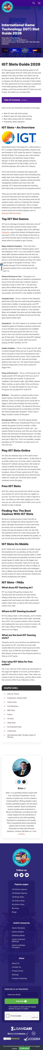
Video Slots (11, 723)
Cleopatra (5, 232)
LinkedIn (21, 834)
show (24, 100)
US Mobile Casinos (19, 893)
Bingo (14, 912)
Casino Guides (18, 932)
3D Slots (10, 718)
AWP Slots (11, 710)
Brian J (21, 788)
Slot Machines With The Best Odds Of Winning (21, 736)
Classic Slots (12, 702)
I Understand (24, 1048)
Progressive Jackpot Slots (17, 698)
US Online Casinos (19, 889)
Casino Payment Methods (18, 940)
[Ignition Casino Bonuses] (21, 49)
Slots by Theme (13, 694)
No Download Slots (14, 727)
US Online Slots (18, 901)
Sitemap (15, 975)
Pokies (9, 714)
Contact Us (16, 967)
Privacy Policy (17, 971)
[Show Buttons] (1, 263)
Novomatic (17, 213)
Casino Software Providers (18, 946)
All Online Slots (18, 904)
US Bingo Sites (18, 897)
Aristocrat (5, 213)
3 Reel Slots (11, 731)
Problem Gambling (19, 978)
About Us (15, 963)
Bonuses (15, 908)
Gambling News (18, 935)
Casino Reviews (18, 928)
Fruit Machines (12, 706)
